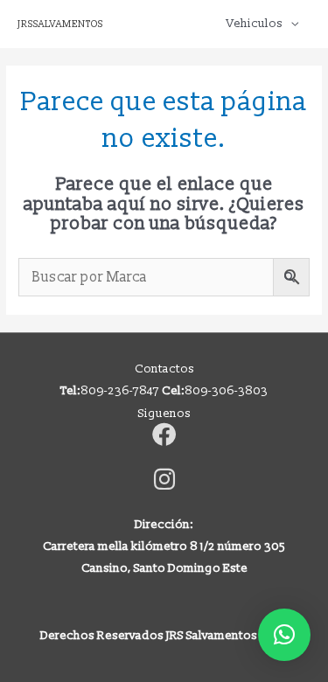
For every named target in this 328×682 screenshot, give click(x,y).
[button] (284, 635)
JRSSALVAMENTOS (60, 24)
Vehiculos (255, 23)
